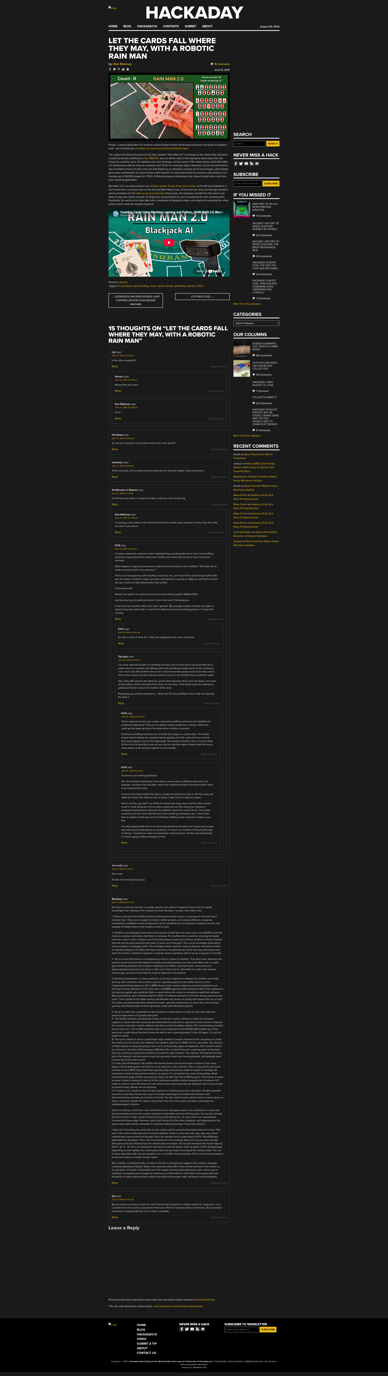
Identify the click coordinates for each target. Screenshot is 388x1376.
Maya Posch (240, 495)
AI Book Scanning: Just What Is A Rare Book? (265, 346)
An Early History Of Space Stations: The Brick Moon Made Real (265, 246)
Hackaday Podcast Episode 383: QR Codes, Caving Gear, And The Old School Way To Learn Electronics (265, 417)
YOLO (200, 286)
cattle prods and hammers (150, 193)
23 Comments (263, 235)
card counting (141, 286)
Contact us (257, 163)
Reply (115, 366)
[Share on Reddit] (123, 69)
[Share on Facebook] (110, 69)
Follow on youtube (246, 163)
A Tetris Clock (202, 296)
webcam (191, 286)
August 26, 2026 (269, 26)
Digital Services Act (254, 1361)
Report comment (218, 366)
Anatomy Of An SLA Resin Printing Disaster (265, 206)
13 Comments (263, 215)
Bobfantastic (240, 476)
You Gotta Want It (264, 397)
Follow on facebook (235, 163)
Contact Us (146, 1353)
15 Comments (222, 64)
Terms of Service (236, 1361)
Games (124, 282)
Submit (190, 26)
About (207, 26)
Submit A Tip (147, 1344)
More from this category (247, 303)
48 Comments (263, 355)
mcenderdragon (242, 532)
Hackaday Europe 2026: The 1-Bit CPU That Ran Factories (265, 265)
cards (153, 286)
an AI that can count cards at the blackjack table (161, 148)
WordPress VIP (199, 1367)
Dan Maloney (122, 64)
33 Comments (263, 374)
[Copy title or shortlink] (127, 69)
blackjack (126, 286)
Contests (171, 26)
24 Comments (263, 274)
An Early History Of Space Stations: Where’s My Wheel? (265, 226)
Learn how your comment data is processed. (178, 1306)
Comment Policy (205, 1299)
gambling (179, 286)
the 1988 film (151, 158)
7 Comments (262, 298)
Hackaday (194, 13)
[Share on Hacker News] (118, 69)
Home (113, 26)
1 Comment (262, 391)
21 (119, 286)
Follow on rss (251, 163)
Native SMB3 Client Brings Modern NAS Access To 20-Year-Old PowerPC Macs (254, 467)
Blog (127, 26)
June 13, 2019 (222, 69)
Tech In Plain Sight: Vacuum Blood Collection (265, 365)
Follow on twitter (241, 163)
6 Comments (262, 430)
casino (160, 286)
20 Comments (263, 256)
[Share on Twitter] (114, 69)
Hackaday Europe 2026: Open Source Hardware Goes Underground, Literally (264, 286)
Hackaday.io (147, 26)
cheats (169, 286)
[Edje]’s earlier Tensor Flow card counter (173, 186)
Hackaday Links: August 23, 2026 (262, 384)
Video (141, 1339)
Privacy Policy (220, 1361)
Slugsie (237, 541)
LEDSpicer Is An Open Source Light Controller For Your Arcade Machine (135, 300)
